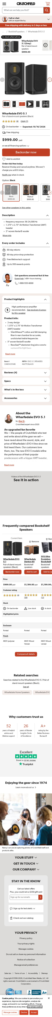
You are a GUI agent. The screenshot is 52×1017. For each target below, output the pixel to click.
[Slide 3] (22, 104)
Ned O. (21, 421)
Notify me (6, 175)
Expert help (19, 279)
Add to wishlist (13, 159)
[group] (11, 192)
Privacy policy (26, 938)
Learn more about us (25, 787)
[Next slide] (50, 80)
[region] (26, 823)
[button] (2, 193)
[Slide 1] (6, 104)
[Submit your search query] (46, 10)
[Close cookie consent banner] (49, 998)
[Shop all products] (4, 4)
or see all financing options (14, 146)
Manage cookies (26, 949)
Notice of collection (26, 960)
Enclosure (7, 625)
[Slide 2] (14, 104)
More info (7, 236)
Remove (35, 542)
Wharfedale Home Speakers (17, 692)
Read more (10, 354)
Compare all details (26, 654)
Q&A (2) (24, 121)
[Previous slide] (2, 80)
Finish (5, 636)
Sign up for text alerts (23, 909)
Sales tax (7, 973)
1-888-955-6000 (25, 283)
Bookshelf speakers (17, 32)
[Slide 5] (37, 104)
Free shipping (26, 25)
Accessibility (33, 973)
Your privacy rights (26, 944)
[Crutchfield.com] (26, 4)
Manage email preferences (26, 965)
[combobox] (26, 10)
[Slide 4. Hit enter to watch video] (30, 104)
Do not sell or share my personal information (26, 954)
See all (26, 687)
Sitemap (44, 973)
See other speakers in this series (16, 208)
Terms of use (20, 973)
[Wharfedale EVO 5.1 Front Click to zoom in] (26, 79)
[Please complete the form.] (40, 897)
